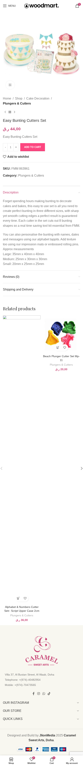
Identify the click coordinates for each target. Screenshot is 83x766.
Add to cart (32, 147)
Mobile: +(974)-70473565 (20, 684)
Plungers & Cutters (17, 103)
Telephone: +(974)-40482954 (23, 679)
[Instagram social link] (38, 694)
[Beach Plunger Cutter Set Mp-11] (61, 334)
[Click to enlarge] (10, 85)
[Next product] (14, 112)
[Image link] (41, 650)
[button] (18, 598)
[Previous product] (5, 112)
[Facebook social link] (33, 694)
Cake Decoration (37, 98)
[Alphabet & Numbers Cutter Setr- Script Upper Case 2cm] (22, 459)
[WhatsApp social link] (43, 694)
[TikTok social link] (49, 694)
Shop (18, 98)
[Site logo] (41, 5)
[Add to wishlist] (25, 598)
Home (7, 98)
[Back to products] (10, 112)
